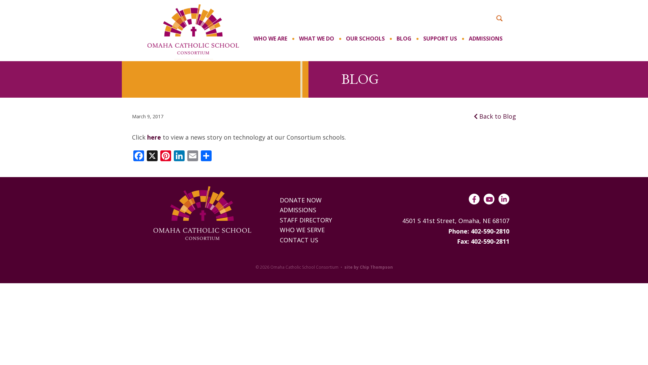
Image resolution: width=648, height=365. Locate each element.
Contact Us (299, 240)
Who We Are (270, 38)
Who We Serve (302, 230)
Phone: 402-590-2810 (478, 231)
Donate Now (301, 200)
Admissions (486, 38)
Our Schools (365, 38)
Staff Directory (306, 220)
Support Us (440, 38)
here (154, 137)
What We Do (316, 38)
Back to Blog (497, 116)
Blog (404, 38)
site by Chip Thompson (368, 267)
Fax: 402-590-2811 (483, 241)
